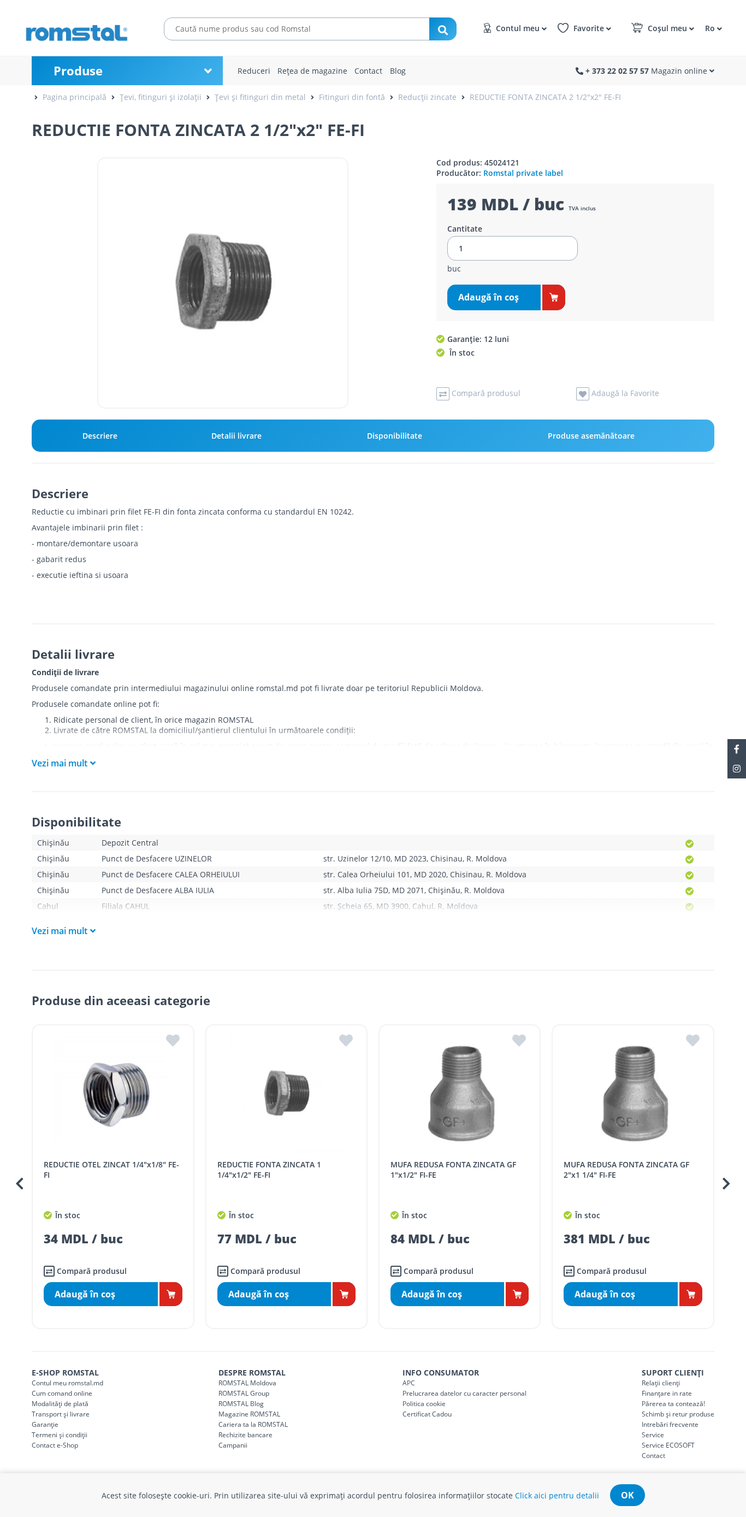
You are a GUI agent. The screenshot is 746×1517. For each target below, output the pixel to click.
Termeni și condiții (59, 1434)
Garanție (45, 1424)
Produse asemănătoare (591, 435)
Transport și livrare (61, 1414)
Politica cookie (424, 1403)
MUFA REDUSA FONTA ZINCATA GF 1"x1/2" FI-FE (453, 1169)
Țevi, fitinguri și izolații (161, 97)
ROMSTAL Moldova (247, 1383)
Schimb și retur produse (678, 1414)
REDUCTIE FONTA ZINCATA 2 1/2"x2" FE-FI (545, 97)
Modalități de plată (60, 1403)
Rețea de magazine (312, 71)
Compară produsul (91, 1271)
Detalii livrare (236, 435)
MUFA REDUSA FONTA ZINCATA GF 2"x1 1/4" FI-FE (626, 1169)
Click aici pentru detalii (557, 1495)
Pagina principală (74, 97)
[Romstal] (82, 28)
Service (653, 1434)
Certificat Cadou (427, 1414)
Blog (398, 71)
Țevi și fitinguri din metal (260, 97)
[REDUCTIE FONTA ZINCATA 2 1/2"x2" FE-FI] (222, 283)
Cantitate (464, 229)
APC (408, 1383)
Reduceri (254, 71)
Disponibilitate (394, 435)
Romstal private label (523, 173)
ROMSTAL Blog (241, 1403)
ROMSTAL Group (243, 1393)
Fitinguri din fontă (352, 97)
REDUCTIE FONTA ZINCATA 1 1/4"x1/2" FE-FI (269, 1169)
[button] (712, 27)
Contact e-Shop (55, 1445)
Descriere (99, 435)
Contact (368, 71)
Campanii (232, 1445)
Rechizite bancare (245, 1434)
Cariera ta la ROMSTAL (253, 1424)
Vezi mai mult (59, 763)
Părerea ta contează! (673, 1403)
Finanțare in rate (667, 1393)
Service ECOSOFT (668, 1445)
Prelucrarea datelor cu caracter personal (464, 1393)
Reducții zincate (427, 97)
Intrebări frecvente (670, 1424)
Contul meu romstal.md (67, 1383)
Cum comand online (62, 1393)
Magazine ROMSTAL (249, 1414)
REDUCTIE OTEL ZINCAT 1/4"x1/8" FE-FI (111, 1169)
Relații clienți (661, 1383)
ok (627, 1495)
